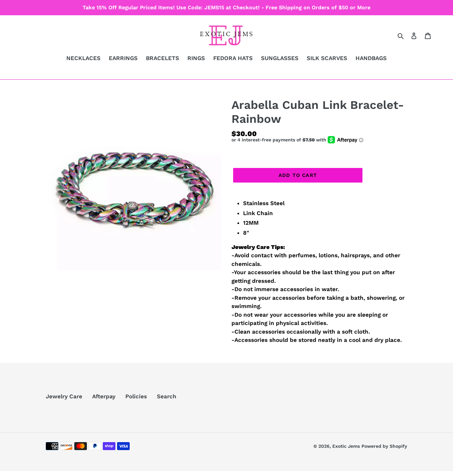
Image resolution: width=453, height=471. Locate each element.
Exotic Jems (346, 446)
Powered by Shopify (384, 446)
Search (166, 396)
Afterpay (103, 396)
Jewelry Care (64, 396)
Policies (136, 396)
